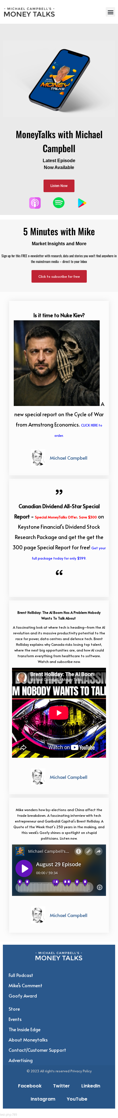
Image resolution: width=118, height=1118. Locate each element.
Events (15, 1019)
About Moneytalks (28, 1039)
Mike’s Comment (25, 985)
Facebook (30, 1086)
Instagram (43, 1099)
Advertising (21, 1060)
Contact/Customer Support (37, 1050)
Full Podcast (21, 975)
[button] (110, 12)
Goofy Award (23, 995)
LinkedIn (90, 1086)
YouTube (77, 1099)
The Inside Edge (24, 1029)
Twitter (61, 1086)
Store (14, 1009)
